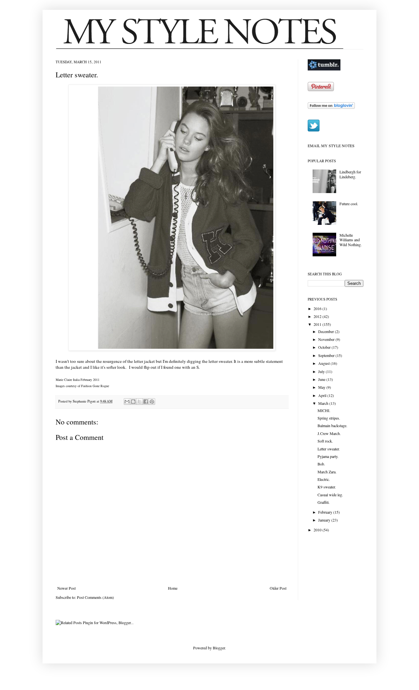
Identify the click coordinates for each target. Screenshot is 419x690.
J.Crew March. (329, 433)
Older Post (278, 588)
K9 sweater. (327, 486)
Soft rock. (325, 441)
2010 (318, 529)
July (322, 371)
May (322, 387)
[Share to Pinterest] (152, 401)
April (322, 395)
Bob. (321, 463)
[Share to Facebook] (145, 401)
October (325, 347)
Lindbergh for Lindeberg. (350, 174)
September (327, 355)
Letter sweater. (329, 448)
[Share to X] (139, 401)
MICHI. (324, 410)
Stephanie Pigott (85, 401)
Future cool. (348, 203)
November (327, 339)
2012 (318, 316)
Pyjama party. (328, 456)
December (326, 331)
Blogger (219, 647)
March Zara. (327, 471)
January (324, 519)
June (322, 379)
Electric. (324, 479)
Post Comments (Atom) (95, 597)
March (323, 403)
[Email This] (127, 401)
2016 (318, 308)
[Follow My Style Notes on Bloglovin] (331, 107)
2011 (318, 324)
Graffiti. (324, 502)
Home (172, 588)
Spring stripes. (329, 418)
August (324, 363)
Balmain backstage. (332, 425)
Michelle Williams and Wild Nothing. (350, 239)
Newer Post (66, 588)
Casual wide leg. (330, 494)
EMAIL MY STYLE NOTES (331, 145)
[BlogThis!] (133, 401)
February (325, 512)
